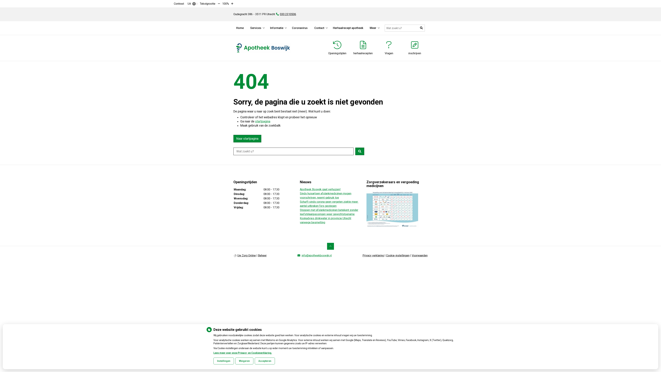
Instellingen (223, 361)
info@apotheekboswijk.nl (317, 255)
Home (240, 28)
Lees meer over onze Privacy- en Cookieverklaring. (242, 353)
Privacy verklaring (373, 255)
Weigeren (244, 361)
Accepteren (264, 361)
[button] (421, 28)
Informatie (276, 28)
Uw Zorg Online (246, 255)
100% (225, 3)
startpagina (262, 121)
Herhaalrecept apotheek (348, 28)
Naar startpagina (247, 138)
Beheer (262, 255)
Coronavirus (300, 28)
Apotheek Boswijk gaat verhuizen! (320, 189)
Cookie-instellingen (398, 255)
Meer (373, 28)
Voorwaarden (420, 255)
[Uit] (195, 4)
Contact (319, 28)
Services (255, 28)
